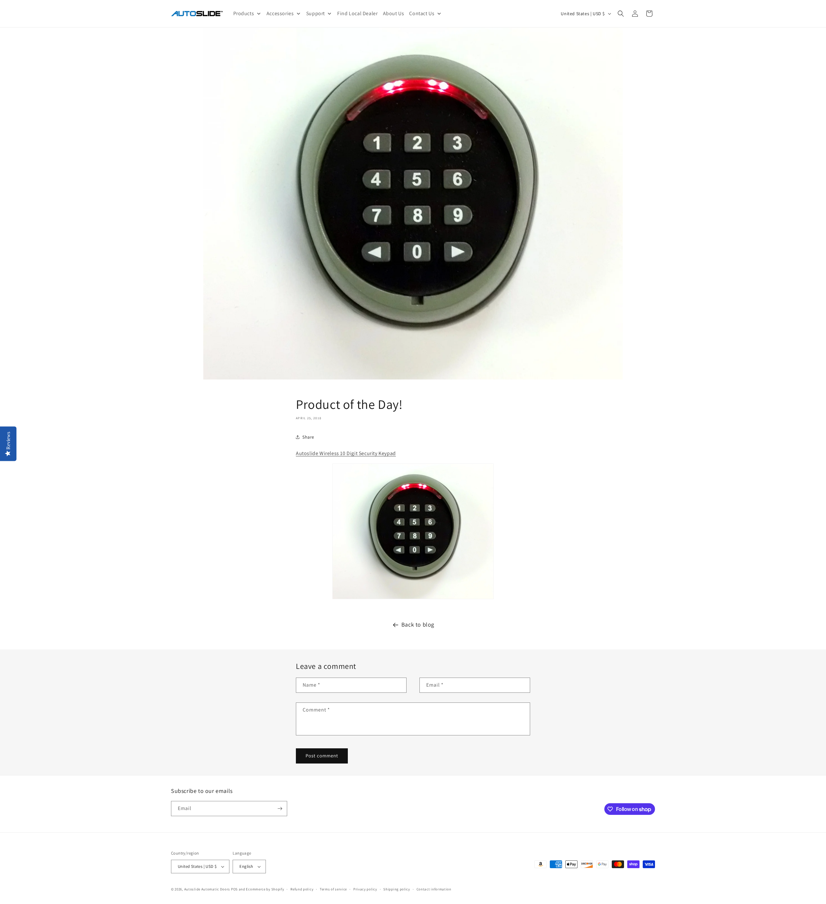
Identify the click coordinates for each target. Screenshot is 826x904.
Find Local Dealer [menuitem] (357, 13)
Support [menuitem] (315, 13)
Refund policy (301, 889)
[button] (621, 13)
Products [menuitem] (243, 13)
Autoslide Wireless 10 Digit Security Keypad (346, 453)
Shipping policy (396, 889)
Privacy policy (365, 889)
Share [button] (308, 437)
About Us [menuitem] (393, 13)
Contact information (434, 889)
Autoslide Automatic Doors (207, 889)
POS (234, 889)
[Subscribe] (280, 808)
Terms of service (333, 889)
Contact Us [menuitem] (421, 13)
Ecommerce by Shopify (265, 889)
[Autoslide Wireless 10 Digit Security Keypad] (413, 598)
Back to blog (417, 624)
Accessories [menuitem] (280, 13)
